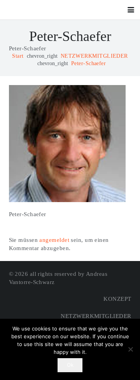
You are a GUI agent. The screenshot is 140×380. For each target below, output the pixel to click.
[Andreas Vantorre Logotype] (26, 10)
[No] (130, 349)
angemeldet (54, 240)
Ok (70, 365)
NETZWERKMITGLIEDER (96, 316)
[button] (131, 10)
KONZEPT (117, 299)
